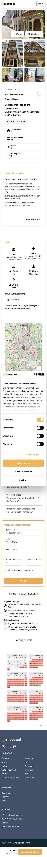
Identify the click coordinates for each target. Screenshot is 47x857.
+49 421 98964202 (13, 819)
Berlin (27, 762)
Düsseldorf (29, 777)
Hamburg (29, 758)
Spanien (5, 762)
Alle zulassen (23, 463)
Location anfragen (30, 852)
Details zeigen (32, 455)
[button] (23, 347)
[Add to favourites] (39, 94)
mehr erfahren (33, 219)
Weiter (23, 581)
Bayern (5, 774)
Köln (26, 774)
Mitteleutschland (9, 770)
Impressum (6, 843)
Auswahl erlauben (23, 472)
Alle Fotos (36, 34)
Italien (4, 766)
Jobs (4, 800)
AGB (28, 843)
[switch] (40, 428)
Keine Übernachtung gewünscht (22, 570)
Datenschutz (18, 843)
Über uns (5, 797)
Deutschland (10, 89)
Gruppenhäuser (11, 99)
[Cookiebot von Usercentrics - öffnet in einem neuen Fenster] (33, 374)
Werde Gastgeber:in (10, 826)
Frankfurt (29, 766)
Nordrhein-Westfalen (14, 94)
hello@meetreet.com (14, 815)
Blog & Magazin (8, 793)
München (29, 770)
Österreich (6, 758)
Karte (19, 34)
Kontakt (5, 822)
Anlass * (9, 539)
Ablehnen (23, 480)
